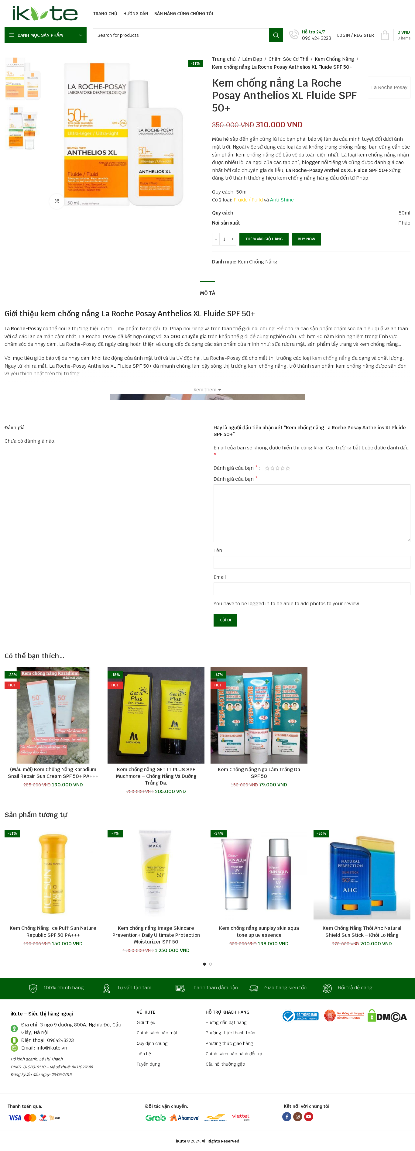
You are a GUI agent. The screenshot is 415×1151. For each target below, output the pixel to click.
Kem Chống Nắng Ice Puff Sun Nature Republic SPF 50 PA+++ (53, 931)
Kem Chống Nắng (334, 59)
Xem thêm (205, 390)
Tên (218, 550)
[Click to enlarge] (56, 201)
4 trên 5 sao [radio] (282, 468)
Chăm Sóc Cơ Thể (288, 59)
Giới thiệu (146, 1022)
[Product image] (53, 715)
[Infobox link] (310, 35)
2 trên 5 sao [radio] (272, 468)
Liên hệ (144, 1054)
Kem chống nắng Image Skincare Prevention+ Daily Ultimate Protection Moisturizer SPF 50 (156, 935)
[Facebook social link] (286, 1116)
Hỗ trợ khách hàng (227, 1012)
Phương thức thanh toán (230, 1033)
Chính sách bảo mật (157, 1033)
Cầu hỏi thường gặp (225, 1064)
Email (220, 577)
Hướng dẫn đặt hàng (226, 1022)
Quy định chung (152, 1043)
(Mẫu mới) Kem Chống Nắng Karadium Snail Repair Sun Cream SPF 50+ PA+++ (53, 772)
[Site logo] (44, 13)
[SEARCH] (276, 35)
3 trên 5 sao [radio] (277, 468)
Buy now (306, 239)
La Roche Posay (389, 87)
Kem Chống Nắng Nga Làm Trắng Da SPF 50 (259, 772)
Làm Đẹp (252, 59)
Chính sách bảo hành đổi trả (234, 1054)
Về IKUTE (146, 1012)
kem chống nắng (331, 358)
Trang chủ (224, 59)
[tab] (207, 290)
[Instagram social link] (297, 1116)
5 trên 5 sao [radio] (287, 468)
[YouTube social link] (308, 1116)
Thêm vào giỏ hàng (264, 239)
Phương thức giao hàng (229, 1043)
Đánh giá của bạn (236, 468)
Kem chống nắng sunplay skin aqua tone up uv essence (259, 931)
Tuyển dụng (148, 1064)
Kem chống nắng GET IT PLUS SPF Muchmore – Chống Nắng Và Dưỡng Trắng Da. (156, 776)
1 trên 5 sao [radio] (267, 468)
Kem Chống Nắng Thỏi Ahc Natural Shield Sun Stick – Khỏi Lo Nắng (362, 931)
